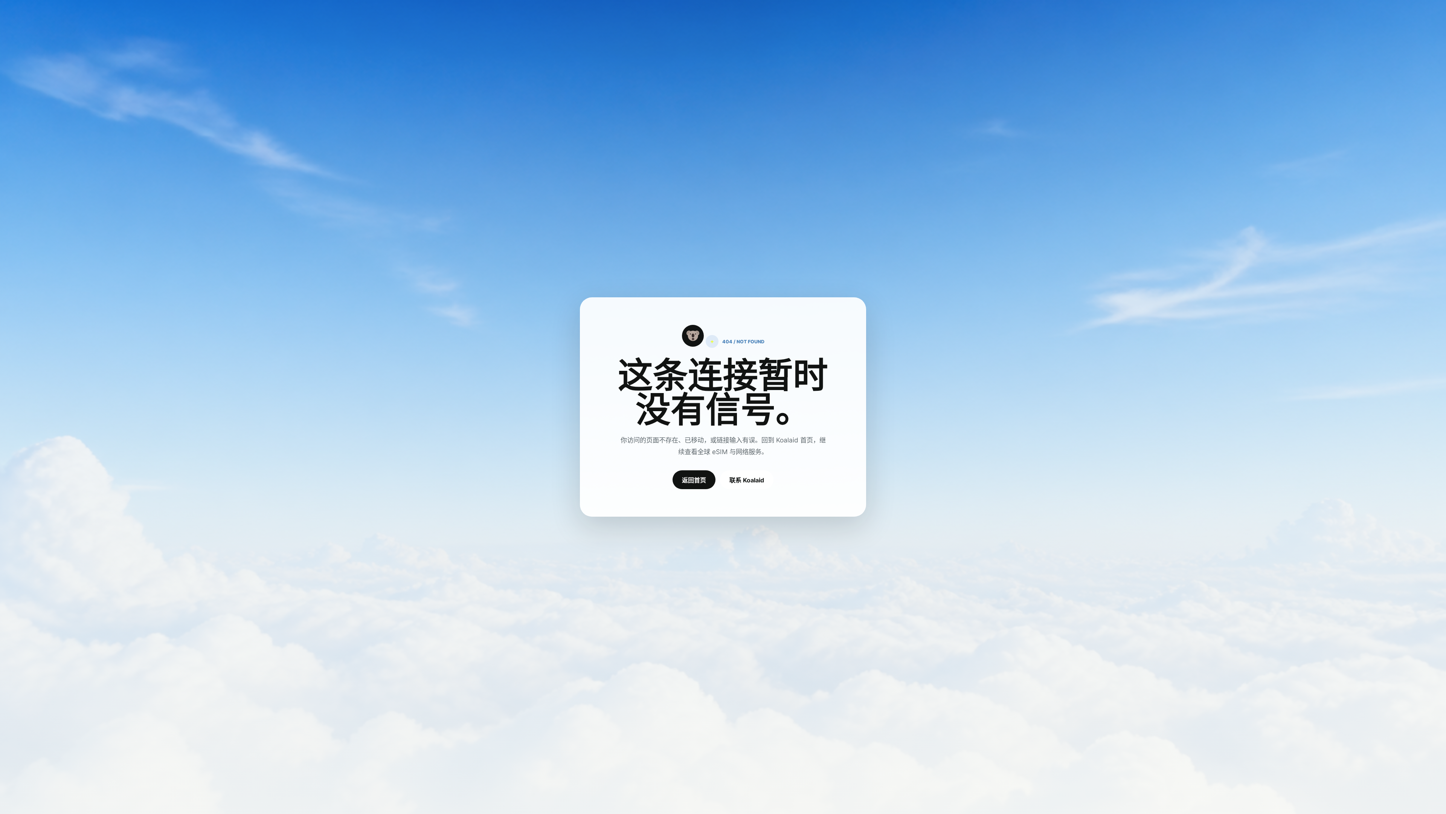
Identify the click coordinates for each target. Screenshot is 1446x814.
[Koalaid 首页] (693, 336)
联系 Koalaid (746, 480)
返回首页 (694, 480)
